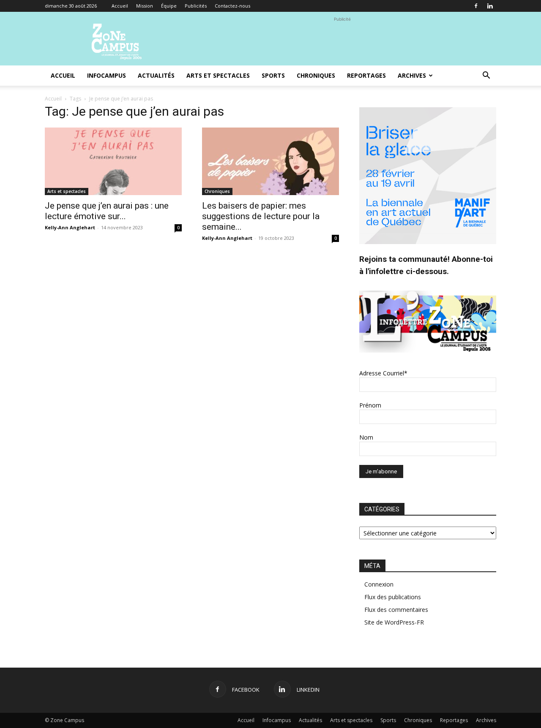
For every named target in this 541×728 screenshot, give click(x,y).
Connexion (378, 584)
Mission (144, 6)
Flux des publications (392, 597)
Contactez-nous (232, 6)
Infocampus (106, 75)
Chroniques (316, 75)
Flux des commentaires (396, 610)
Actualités (156, 75)
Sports (273, 75)
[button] (486, 76)
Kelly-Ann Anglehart (70, 227)
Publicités (196, 6)
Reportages (366, 75)
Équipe (169, 6)
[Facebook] (476, 6)
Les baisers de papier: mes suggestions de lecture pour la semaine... (261, 216)
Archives (412, 75)
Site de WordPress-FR (394, 622)
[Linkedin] (490, 6)
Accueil (120, 6)
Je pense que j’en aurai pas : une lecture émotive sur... (107, 211)
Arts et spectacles (218, 75)
